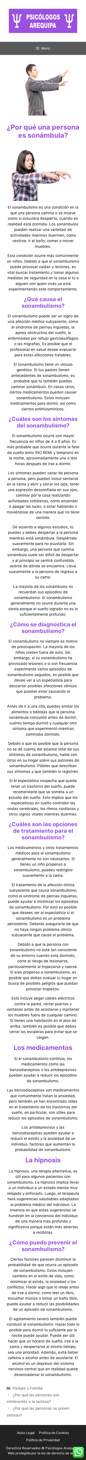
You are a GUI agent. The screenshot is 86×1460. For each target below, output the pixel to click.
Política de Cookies (54, 1433)
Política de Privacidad (43, 1440)
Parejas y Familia (28, 1388)
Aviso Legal (26, 1433)
